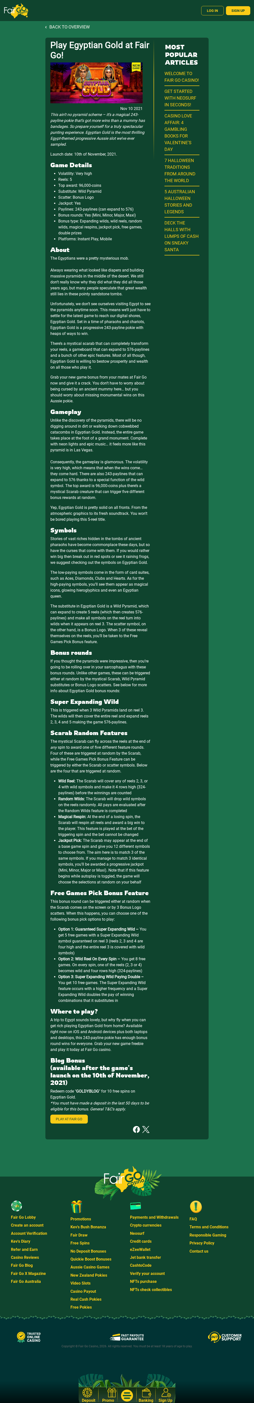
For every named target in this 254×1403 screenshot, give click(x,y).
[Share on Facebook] (136, 1129)
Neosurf (137, 1233)
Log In (212, 11)
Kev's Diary (20, 1241)
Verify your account (147, 1273)
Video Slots (80, 1283)
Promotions (80, 1219)
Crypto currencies (145, 1225)
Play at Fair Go (69, 1119)
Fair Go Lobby (23, 1217)
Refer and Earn (24, 1249)
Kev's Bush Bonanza (88, 1227)
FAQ (193, 1219)
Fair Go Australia (26, 1281)
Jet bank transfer (145, 1257)
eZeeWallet (140, 1249)
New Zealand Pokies (88, 1275)
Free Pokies (81, 1307)
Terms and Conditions (209, 1227)
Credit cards (141, 1241)
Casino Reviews (25, 1257)
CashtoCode (141, 1265)
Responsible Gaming (208, 1235)
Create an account (27, 1225)
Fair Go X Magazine (28, 1273)
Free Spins (80, 1243)
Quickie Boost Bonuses (90, 1259)
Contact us (199, 1251)
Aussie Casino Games (89, 1267)
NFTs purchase (143, 1281)
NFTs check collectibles (151, 1289)
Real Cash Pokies (85, 1299)
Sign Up (238, 11)
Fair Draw (79, 1235)
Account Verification (29, 1233)
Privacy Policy (202, 1243)
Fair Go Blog (22, 1265)
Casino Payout (83, 1291)
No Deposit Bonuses (88, 1251)
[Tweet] (145, 1129)
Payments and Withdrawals (154, 1217)
